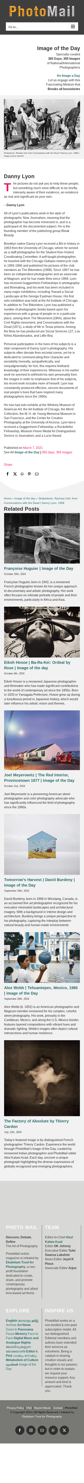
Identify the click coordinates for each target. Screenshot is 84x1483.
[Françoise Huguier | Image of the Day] (42, 538)
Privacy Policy (15, 1407)
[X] (15, 474)
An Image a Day (68, 75)
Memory (21, 1333)
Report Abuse (42, 1407)
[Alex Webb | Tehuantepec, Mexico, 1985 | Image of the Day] (42, 957)
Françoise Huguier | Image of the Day (38, 568)
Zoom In (11, 1329)
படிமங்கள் (12, 1364)
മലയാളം (24, 1320)
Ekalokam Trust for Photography (42, 1416)
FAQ (29, 1407)
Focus (10, 1333)
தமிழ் (35, 1320)
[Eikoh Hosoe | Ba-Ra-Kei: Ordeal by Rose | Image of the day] (42, 632)
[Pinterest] (29, 474)
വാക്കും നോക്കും (25, 1355)
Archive (11, 1325)
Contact (58, 1407)
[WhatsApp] (22, 474)
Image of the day (24, 498)
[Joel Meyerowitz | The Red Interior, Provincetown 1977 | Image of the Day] (42, 740)
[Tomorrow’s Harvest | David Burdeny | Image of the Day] (42, 844)
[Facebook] (7, 474)
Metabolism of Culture (22, 1360)
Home (7, 498)
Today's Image (52, 541)
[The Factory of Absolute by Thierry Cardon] (42, 1078)
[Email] (36, 474)
